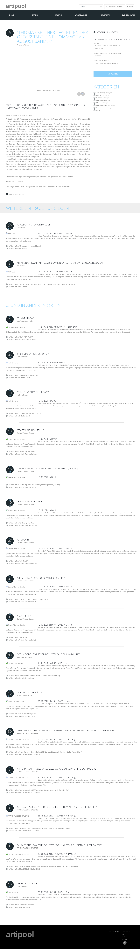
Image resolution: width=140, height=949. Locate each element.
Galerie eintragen (101, 95)
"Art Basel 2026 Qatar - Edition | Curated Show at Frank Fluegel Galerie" (57, 806)
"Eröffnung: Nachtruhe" (30, 430)
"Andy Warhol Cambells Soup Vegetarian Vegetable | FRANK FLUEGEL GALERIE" (59, 845)
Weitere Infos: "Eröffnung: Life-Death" (21, 523)
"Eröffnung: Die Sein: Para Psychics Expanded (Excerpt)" (48, 468)
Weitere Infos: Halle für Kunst (19, 378)
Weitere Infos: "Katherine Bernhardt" (21, 905)
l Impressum (125, 932)
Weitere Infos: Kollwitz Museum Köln (22, 716)
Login (130, 6)
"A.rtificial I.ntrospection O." (33, 353)
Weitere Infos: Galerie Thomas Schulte (23, 454)
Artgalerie (22, 194)
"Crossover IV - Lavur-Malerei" (34, 224)
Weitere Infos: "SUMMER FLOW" (20, 337)
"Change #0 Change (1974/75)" (33, 392)
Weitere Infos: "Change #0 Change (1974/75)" (24, 413)
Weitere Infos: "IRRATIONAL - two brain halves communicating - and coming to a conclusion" (41, 284)
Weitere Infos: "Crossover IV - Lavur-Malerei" (24, 246)
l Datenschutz (126, 937)
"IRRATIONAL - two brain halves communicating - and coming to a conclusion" (60, 262)
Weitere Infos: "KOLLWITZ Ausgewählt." (22, 714)
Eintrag (35, 15)
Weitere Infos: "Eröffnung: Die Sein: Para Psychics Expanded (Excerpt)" (34, 485)
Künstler (58, 15)
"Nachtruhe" (24, 616)
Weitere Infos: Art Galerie (18, 248)
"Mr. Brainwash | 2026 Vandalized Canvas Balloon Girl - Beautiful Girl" (56, 768)
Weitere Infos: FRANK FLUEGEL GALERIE (24, 754)
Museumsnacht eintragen (105, 105)
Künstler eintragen (102, 98)
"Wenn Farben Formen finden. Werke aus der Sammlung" (48, 654)
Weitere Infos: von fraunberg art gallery (23, 339)
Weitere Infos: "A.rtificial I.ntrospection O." (23, 375)
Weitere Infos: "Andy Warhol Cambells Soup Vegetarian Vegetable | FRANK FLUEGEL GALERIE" (43, 866)
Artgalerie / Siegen (23, 45)
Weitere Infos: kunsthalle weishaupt (21, 678)
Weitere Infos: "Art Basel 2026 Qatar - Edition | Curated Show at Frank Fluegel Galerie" (39, 828)
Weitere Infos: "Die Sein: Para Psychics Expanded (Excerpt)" (30, 599)
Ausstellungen (81, 15)
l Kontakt (124, 939)
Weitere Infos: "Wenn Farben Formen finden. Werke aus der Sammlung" (34, 676)
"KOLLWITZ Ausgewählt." (30, 692)
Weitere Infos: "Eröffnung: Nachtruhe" (22, 451)
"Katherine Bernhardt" (29, 883)
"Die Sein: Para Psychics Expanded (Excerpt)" (41, 577)
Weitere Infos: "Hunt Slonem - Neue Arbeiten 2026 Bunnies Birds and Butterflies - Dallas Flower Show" (45, 752)
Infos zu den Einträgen (103, 108)
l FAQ (123, 934)
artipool (16, 6)
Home (11, 15)
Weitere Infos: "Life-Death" (18, 561)
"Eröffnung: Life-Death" (30, 501)
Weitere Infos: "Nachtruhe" (18, 637)
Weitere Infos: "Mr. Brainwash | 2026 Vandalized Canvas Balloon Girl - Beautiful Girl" (38, 790)
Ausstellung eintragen (115, 6)
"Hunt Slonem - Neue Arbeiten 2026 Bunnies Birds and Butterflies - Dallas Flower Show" (66, 730)
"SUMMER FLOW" (25, 318)
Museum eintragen (102, 100)
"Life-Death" (23, 539)
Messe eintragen (101, 103)
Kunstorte (105, 15)
